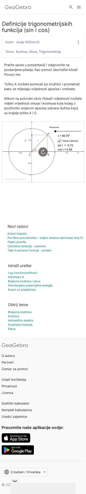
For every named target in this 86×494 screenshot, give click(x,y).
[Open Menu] (78, 7)
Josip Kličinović (28, 42)
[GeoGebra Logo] (18, 7)
